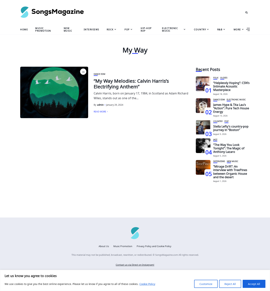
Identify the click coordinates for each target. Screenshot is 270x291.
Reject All (230, 283)
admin (100, 105)
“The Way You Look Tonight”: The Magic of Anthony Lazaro (228, 148)
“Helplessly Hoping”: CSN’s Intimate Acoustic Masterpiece (231, 86)
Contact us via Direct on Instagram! (135, 264)
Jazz (215, 139)
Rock (110, 29)
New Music (68, 29)
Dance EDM (99, 74)
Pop (127, 29)
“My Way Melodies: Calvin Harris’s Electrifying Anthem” (131, 83)
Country (200, 29)
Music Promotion (43, 29)
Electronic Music (170, 29)
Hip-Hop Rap (146, 29)
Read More (100, 111)
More (237, 29)
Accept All (254, 283)
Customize (205, 283)
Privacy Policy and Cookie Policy (154, 246)
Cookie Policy (147, 283)
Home (24, 29)
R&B (220, 29)
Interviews (91, 29)
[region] (135, 280)
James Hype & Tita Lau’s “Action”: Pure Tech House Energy (231, 108)
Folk (215, 77)
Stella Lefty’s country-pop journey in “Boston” (231, 127)
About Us (104, 246)
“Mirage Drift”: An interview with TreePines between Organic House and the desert (230, 171)
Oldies (223, 77)
